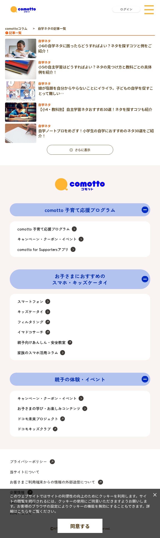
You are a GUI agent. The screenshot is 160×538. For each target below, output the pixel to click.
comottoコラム (16, 28)
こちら (22, 511)
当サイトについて (24, 472)
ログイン (126, 9)
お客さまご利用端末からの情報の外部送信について (52, 482)
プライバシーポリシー (28, 461)
